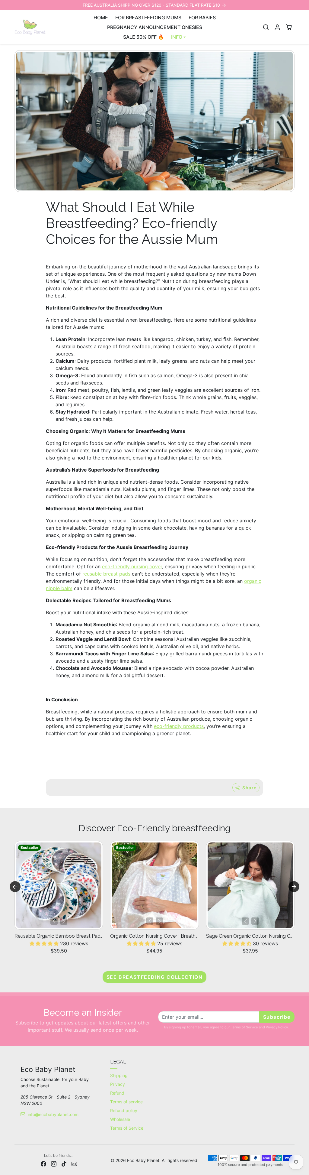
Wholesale (120, 1119)
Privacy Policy (277, 1027)
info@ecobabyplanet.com (53, 1114)
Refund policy (123, 1110)
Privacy (117, 1084)
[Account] (277, 27)
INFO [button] (176, 37)
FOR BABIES (202, 18)
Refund (117, 1092)
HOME (101, 18)
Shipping (119, 1075)
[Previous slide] (15, 886)
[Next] (63, 921)
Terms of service (126, 1101)
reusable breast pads (106, 574)
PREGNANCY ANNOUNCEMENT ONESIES (154, 27)
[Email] (74, 1163)
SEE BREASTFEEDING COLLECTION (155, 977)
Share (249, 787)
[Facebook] (43, 1163)
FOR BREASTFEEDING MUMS (148, 18)
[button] (266, 27)
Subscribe (277, 1017)
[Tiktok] (64, 1163)
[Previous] (54, 921)
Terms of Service (244, 1027)
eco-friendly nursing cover (132, 566)
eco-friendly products (179, 726)
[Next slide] (293, 886)
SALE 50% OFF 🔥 (143, 37)
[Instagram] (54, 1163)
